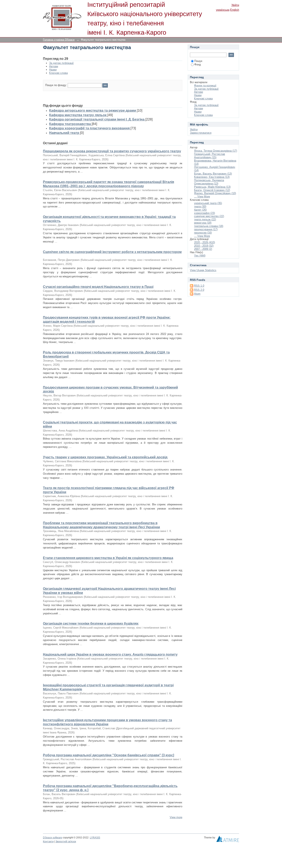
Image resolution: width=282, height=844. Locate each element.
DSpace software (52, 837)
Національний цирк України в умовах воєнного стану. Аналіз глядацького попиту (110, 654)
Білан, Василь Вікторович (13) (213, 173)
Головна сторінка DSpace (59, 39)
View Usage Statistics (203, 270)
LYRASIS (95, 837)
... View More (202, 196)
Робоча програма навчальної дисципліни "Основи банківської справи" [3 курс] (108, 755)
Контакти (48, 841)
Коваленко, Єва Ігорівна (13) (212, 176)
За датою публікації (61, 63)
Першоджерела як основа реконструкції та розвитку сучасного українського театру (112, 151)
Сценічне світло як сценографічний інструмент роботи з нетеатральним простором (112, 252)
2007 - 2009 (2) (203, 249)
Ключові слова (58, 72)
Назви (53, 69)
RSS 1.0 (199, 285)
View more (176, 817)
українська (222, 9)
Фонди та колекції (205, 85)
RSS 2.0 (199, 289)
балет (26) (200, 209)
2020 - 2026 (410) (204, 242)
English (234, 9)
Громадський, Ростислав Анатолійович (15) (209, 155)
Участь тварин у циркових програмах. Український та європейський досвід (105, 457)
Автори (53, 66)
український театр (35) (208, 203)
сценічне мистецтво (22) (209, 216)
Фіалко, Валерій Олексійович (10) (215, 193)
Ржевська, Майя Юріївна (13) (212, 186)
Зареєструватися (200, 132)
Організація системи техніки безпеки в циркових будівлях (91, 623)
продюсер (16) (203, 232)
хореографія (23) (204, 213)
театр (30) (200, 206)
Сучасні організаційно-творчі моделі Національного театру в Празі (98, 286)
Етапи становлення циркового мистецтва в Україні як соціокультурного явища (108, 558)
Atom (197, 293)
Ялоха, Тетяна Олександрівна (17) (215, 150)
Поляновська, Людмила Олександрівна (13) (209, 182)
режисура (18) (202, 222)
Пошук (198, 61)
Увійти (235, 5)
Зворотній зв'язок (66, 841)
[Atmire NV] (227, 839)
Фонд (197, 64)
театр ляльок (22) (205, 219)
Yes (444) (199, 255)
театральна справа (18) (208, 226)
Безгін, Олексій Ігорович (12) (212, 190)
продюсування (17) (206, 229)
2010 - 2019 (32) (203, 245)
